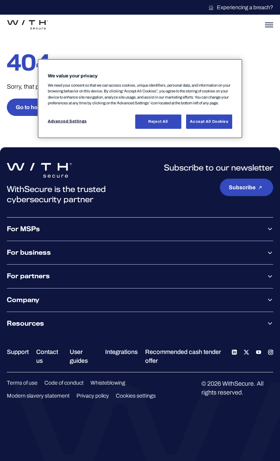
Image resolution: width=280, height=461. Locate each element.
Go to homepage (37, 107)
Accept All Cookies (209, 121)
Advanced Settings (67, 121)
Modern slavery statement (38, 396)
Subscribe (242, 187)
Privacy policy (92, 396)
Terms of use (22, 383)
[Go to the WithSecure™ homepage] (27, 25)
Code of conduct (64, 383)
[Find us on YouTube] (258, 351)
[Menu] (269, 25)
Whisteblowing (107, 383)
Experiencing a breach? (245, 7)
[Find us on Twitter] (246, 351)
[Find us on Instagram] (270, 351)
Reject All (158, 121)
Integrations (121, 351)
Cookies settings (136, 396)
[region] (140, 98)
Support (18, 351)
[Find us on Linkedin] (234, 351)
